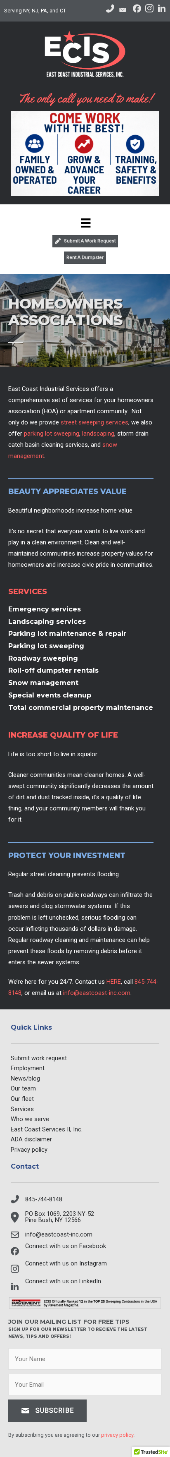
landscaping (98, 433)
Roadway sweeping (43, 658)
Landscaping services (47, 621)
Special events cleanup (49, 695)
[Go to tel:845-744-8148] (110, 9)
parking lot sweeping (51, 433)
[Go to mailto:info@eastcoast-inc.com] (123, 10)
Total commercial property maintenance (80, 708)
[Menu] (84, 223)
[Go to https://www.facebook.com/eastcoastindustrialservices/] (137, 9)
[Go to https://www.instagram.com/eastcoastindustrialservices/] (149, 10)
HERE (113, 981)
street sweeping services (94, 422)
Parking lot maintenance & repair (67, 633)
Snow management (43, 683)
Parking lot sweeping (46, 646)
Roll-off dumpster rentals (53, 670)
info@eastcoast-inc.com (96, 993)
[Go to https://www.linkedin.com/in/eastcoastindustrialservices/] (162, 10)
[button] (47, 1410)
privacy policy (117, 1435)
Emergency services (44, 609)
